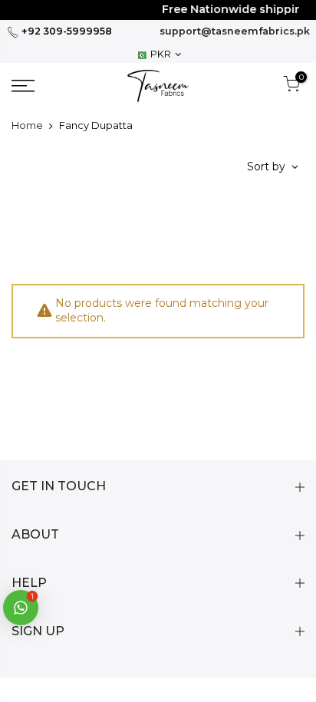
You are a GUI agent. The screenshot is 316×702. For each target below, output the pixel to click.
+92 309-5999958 (65, 31)
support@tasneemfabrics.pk (235, 31)
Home (27, 125)
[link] (44, 86)
